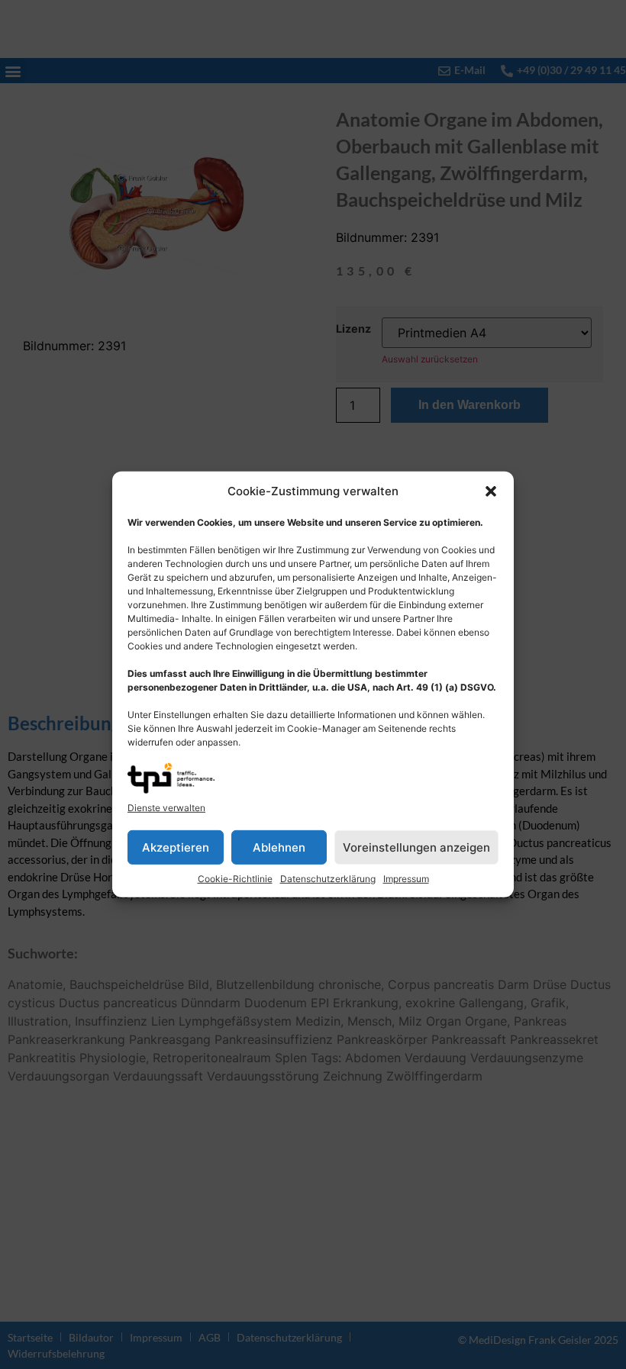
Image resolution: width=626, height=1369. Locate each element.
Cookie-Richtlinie (235, 878)
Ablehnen (279, 847)
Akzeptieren (175, 847)
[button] (491, 491)
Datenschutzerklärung (328, 878)
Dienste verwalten (166, 807)
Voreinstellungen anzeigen (416, 847)
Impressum (406, 878)
